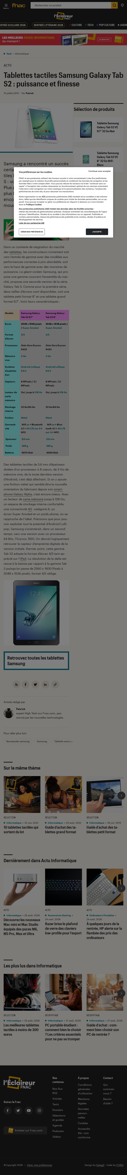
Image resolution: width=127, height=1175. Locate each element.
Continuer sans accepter (99, 171)
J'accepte (97, 232)
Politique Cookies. (33, 204)
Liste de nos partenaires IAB (31, 223)
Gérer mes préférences (32, 232)
